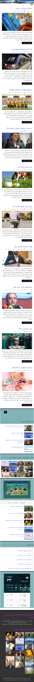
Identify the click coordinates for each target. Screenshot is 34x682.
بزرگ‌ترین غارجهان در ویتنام (16, 506)
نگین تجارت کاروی (16, 678)
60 (17, 410)
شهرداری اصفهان (10, 209)
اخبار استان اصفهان (20, 52)
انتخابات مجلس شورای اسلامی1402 (19, 128)
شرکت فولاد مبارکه (12, 249)
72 (2, 414)
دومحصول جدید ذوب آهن (22, 287)
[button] (9, 587)
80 (29, 417)
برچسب (9, 503)
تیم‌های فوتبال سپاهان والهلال (21, 90)
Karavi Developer (7, 678)
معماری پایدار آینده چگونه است (15, 527)
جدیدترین (30, 503)
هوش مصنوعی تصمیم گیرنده (16, 534)
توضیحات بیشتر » (27, 43)
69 (8, 410)
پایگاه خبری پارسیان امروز (17, 447)
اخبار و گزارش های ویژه (19, 209)
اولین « (31, 410)
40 (24, 410)
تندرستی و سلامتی (20, 169)
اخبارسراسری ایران (20, 11)
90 (26, 417)
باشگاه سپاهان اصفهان (19, 92)
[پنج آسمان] (17, 2)
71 (2, 412)
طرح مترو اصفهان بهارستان (22, 49)
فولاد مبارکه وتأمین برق (23, 246)
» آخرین (19, 417)
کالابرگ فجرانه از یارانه (24, 8)
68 (12, 410)
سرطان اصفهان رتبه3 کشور (22, 367)
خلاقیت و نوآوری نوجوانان (17, 433)
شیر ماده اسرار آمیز (25, 167)
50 (21, 410)
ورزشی (12, 92)
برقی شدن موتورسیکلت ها (22, 206)
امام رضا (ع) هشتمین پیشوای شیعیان (14, 520)
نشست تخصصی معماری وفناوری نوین (14, 426)
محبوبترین (22, 503)
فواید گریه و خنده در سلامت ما (16, 513)
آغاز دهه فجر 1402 (25, 329)
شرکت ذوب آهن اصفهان (10, 289)
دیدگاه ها (16, 503)
